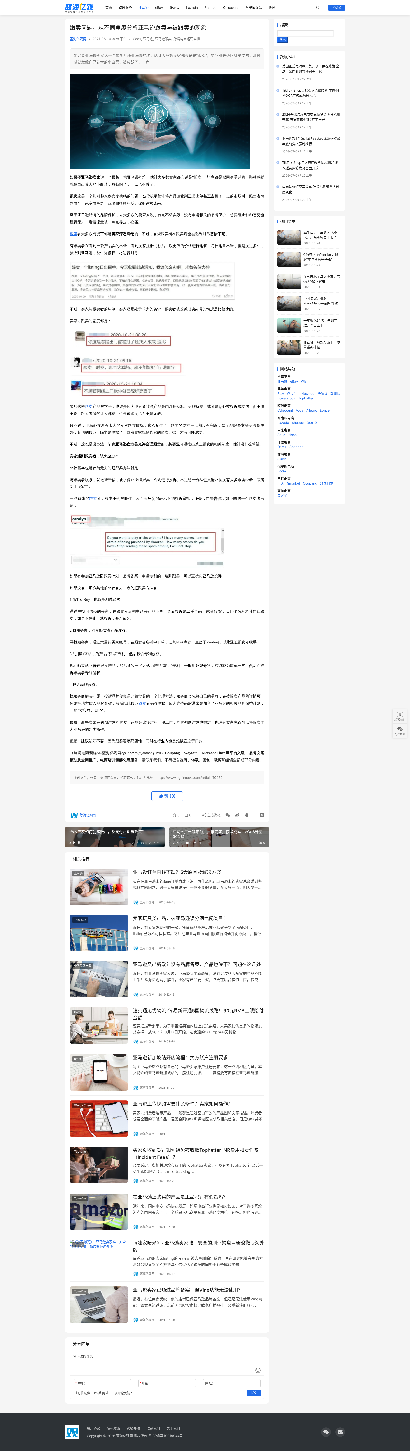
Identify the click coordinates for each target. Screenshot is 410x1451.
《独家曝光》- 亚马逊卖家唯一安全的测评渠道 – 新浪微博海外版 (198, 1246)
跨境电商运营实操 (186, 39)
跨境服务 (125, 7)
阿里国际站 (253, 7)
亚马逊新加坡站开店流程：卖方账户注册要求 (180, 1058)
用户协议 (93, 1428)
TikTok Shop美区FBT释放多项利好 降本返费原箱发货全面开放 (310, 165)
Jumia (282, 459)
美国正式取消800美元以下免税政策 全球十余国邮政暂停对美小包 (310, 68)
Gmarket (293, 483)
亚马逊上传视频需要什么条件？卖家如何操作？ (183, 1104)
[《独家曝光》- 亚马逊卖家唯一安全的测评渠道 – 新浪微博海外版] (99, 1258)
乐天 (280, 483)
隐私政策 (113, 1428)
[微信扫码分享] (228, 815)
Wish (304, 381)
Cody (137, 39)
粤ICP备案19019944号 (165, 1436)
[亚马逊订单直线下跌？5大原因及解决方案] (99, 887)
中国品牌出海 (82, 966)
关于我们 (173, 1428)
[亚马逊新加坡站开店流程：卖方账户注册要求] (99, 1072)
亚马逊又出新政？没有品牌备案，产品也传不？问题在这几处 (197, 964)
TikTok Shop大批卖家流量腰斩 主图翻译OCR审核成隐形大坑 (310, 92)
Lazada (192, 7)
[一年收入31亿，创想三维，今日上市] (289, 325)
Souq (281, 435)
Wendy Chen (82, 1105)
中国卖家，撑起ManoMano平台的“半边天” (320, 303)
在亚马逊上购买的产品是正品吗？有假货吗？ (180, 1197)
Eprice (325, 410)
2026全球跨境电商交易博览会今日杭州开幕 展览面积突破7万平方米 (311, 117)
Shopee (210, 7)
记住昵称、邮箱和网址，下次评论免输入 (105, 1393)
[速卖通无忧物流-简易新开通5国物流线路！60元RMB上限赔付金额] (99, 1025)
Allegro (311, 410)
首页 (108, 7)
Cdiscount (231, 7)
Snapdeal (296, 447)
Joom (281, 471)
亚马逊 (144, 7)
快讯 (272, 7)
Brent (77, 1059)
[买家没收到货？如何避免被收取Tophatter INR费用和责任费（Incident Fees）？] (99, 1165)
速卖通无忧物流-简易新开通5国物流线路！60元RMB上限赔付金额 (198, 1014)
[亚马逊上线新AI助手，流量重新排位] (289, 347)
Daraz (282, 447)
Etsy (280, 393)
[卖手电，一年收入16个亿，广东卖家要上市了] (289, 237)
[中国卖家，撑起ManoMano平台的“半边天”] (289, 303)
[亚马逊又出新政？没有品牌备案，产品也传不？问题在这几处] (99, 979)
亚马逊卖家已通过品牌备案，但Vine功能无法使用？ (188, 1290)
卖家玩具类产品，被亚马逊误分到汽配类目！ (180, 918)
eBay (159, 7)
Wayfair (292, 393)
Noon (292, 435)
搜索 (284, 25)
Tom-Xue (80, 920)
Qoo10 (312, 423)
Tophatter (80, 1151)
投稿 (338, 7)
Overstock (287, 398)
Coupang (310, 483)
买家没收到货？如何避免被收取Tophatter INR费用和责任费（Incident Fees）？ (196, 1153)
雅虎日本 (326, 483)
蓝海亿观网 (78, 39)
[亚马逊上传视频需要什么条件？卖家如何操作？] (99, 1118)
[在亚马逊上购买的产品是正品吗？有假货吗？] (99, 1212)
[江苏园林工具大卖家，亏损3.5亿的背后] (289, 281)
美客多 (282, 495)
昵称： (81, 1383)
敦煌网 (335, 393)
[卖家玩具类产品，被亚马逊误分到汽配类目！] (99, 933)
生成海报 (213, 815)
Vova (299, 410)
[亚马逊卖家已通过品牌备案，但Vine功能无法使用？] (99, 1304)
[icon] (326, 1432)
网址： (210, 1383)
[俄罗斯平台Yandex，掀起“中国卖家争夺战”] (289, 259)
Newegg (308, 393)
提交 (254, 1393)
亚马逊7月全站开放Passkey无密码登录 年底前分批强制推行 (311, 141)
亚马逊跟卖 (163, 39)
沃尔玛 (175, 7)
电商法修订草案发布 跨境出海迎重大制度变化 (311, 189)
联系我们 (153, 1428)
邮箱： (145, 1383)
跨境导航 (133, 1428)
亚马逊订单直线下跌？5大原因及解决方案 (177, 872)
